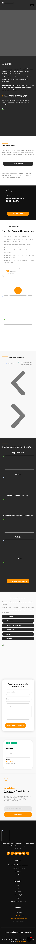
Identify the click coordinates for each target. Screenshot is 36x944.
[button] (18, 383)
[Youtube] (16, 853)
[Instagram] (12, 853)
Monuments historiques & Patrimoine (18, 516)
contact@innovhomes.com (19, 918)
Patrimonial (9, 621)
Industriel (9, 638)
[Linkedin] (20, 853)
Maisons (18, 474)
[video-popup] (18, 290)
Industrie (18, 558)
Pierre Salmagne (21, 941)
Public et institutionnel (13, 625)
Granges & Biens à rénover (18, 495)
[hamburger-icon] (32, 5)
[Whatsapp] (27, 853)
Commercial (10, 629)
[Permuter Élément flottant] (29, 939)
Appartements (18, 453)
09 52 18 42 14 (19, 915)
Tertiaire (18, 537)
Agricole (8, 634)
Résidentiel (9, 616)
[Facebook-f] (8, 853)
